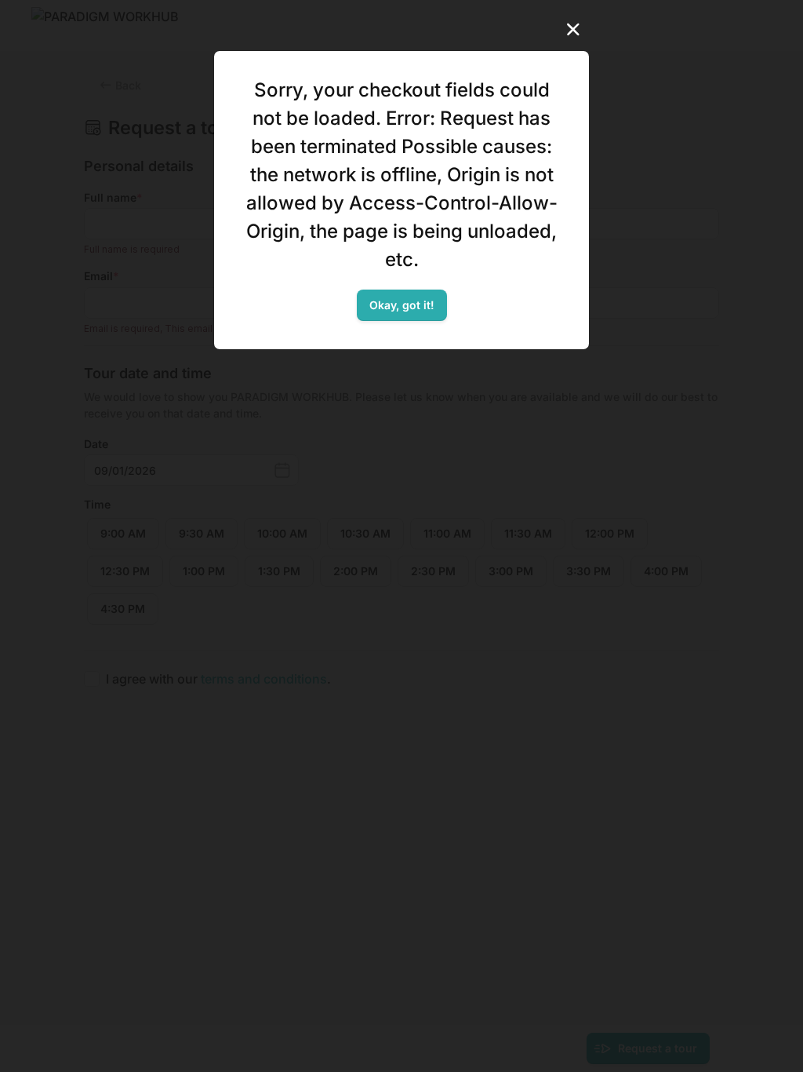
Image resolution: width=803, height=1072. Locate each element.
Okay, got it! (401, 305)
